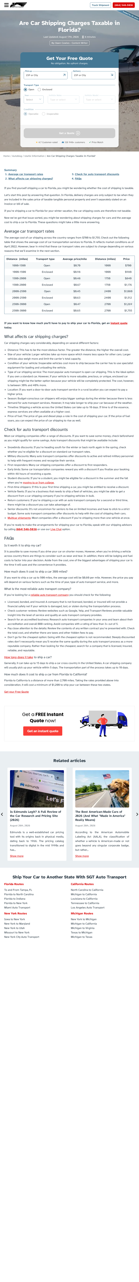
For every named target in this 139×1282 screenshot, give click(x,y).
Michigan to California (84, 894)
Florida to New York (15, 903)
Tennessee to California (85, 903)
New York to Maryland (17, 923)
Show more (17, 856)
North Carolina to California (87, 889)
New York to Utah (14, 927)
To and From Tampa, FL (18, 889)
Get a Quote (66, 133)
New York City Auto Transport (21, 936)
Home (6, 155)
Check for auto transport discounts (97, 174)
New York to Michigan (84, 919)
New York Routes (15, 913)
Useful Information (34, 155)
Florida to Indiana (14, 898)
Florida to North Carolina (19, 894)
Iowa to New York (14, 919)
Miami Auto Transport (17, 907)
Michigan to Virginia (82, 927)
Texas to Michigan (81, 932)
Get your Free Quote (16, 692)
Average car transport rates (25, 174)
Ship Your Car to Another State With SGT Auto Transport (69, 877)
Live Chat (56, 529)
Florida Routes (14, 884)
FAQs (78, 178)
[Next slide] (137, 814)
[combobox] (44, 75)
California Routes (82, 884)
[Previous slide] (2, 814)
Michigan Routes (82, 913)
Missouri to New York (16, 932)
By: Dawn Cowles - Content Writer (70, 42)
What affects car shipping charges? (30, 178)
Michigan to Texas (81, 936)
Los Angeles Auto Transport (87, 907)
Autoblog (17, 155)
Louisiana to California (84, 898)
